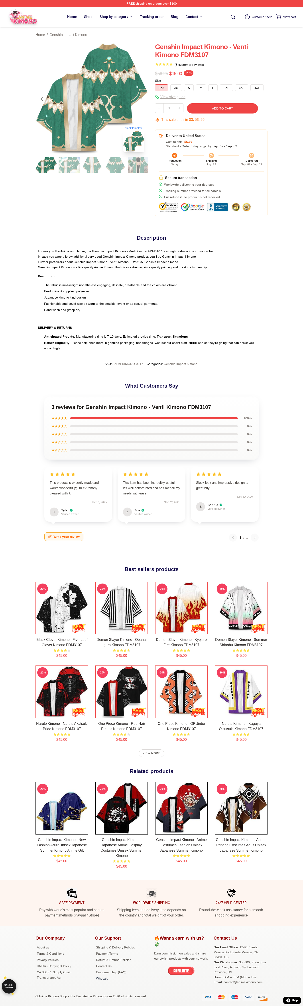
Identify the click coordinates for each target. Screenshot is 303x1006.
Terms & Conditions (50, 953)
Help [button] (295, 1000)
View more (151, 753)
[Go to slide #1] (46, 165)
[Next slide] (141, 99)
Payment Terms (107, 953)
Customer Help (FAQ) (111, 972)
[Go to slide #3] (92, 165)
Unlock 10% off (9, 986)
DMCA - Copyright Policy (54, 966)
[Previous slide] (42, 99)
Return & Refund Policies (113, 960)
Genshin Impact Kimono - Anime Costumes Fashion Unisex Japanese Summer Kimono (181, 845)
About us (43, 947)
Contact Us (104, 966)
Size (158, 80)
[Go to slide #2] (69, 165)
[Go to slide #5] (138, 165)
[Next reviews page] (255, 538)
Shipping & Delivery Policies (115, 947)
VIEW (62, 630)
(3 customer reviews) (189, 64)
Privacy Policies (48, 960)
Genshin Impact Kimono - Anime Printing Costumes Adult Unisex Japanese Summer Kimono (241, 845)
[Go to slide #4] (115, 165)
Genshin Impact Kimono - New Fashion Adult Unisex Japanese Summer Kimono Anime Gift (62, 845)
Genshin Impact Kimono (68, 35)
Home (40, 35)
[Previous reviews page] (233, 538)
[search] (232, 16)
